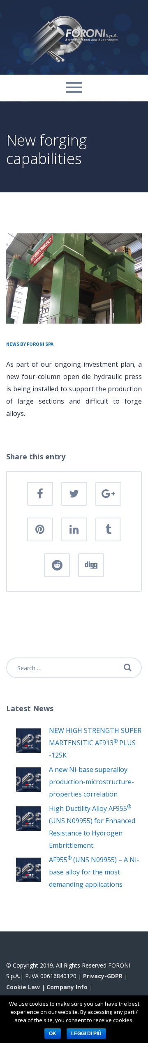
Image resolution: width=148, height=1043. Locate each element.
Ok (52, 1033)
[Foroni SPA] (74, 36)
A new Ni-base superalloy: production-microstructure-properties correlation (91, 782)
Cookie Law (23, 987)
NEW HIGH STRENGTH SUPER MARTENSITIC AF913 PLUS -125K (95, 743)
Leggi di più (86, 1033)
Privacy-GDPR (103, 976)
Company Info (67, 987)
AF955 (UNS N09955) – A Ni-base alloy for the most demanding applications (94, 872)
